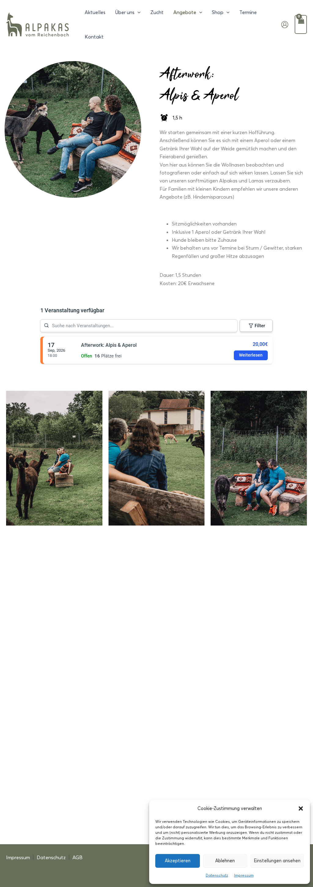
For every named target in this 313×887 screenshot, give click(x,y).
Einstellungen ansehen (277, 860)
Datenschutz (217, 875)
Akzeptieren (177, 860)
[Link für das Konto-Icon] (285, 24)
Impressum (244, 875)
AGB (77, 857)
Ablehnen (225, 860)
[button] (301, 808)
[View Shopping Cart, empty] (301, 24)
